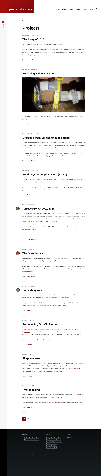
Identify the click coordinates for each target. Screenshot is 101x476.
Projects (34, 59)
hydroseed (77, 394)
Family (29, 59)
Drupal (30, 453)
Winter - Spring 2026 (51, 448)
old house (27, 332)
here (37, 145)
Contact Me (69, 437)
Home (23, 20)
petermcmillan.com (20, 9)
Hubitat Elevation (54, 153)
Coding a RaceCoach (51, 446)
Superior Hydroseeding (54, 402)
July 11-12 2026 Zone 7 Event (54, 442)
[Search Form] (96, 9)
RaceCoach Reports (51, 444)
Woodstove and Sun (76, 368)
